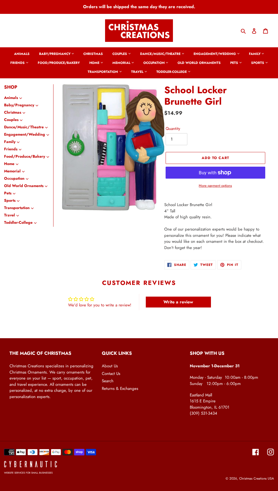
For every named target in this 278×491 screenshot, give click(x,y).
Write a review (178, 302)
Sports (9, 200)
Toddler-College (18, 222)
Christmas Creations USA (256, 478)
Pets (7, 193)
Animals (11, 97)
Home (9, 163)
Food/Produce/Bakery (24, 156)
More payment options (215, 185)
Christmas (12, 112)
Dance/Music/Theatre (24, 127)
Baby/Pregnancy (19, 105)
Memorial (12, 171)
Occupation (14, 178)
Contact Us (111, 374)
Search (107, 381)
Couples (11, 119)
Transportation (17, 207)
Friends (10, 149)
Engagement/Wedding (24, 134)
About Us (110, 366)
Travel (9, 215)
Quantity (173, 129)
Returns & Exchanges (120, 388)
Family (9, 141)
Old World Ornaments (23, 185)
